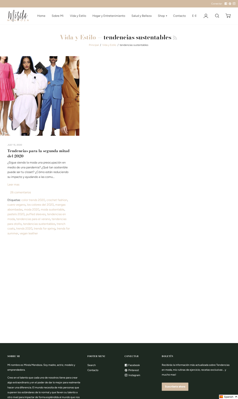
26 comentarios (20, 192)
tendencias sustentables (39, 224)
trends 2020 (24, 228)
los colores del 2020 (40, 204)
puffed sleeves (36, 214)
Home (41, 16)
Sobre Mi (58, 16)
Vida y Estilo (78, 16)
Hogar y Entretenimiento (108, 16)
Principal (94, 45)
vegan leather (29, 233)
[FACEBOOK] (225, 3)
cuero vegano (16, 204)
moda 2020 (31, 209)
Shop (161, 16)
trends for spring (44, 228)
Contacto (179, 16)
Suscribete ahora (175, 386)
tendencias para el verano (33, 219)
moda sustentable (52, 209)
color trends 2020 (33, 200)
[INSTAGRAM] (233, 3)
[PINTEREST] (229, 3)
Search (91, 365)
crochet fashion (56, 200)
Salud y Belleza (141, 16)
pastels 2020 (16, 214)
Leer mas (13, 184)
